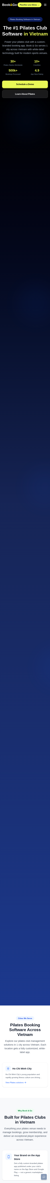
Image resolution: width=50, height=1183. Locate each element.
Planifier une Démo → (29, 5)
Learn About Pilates (25, 94)
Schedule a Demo (25, 84)
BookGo (9, 5)
